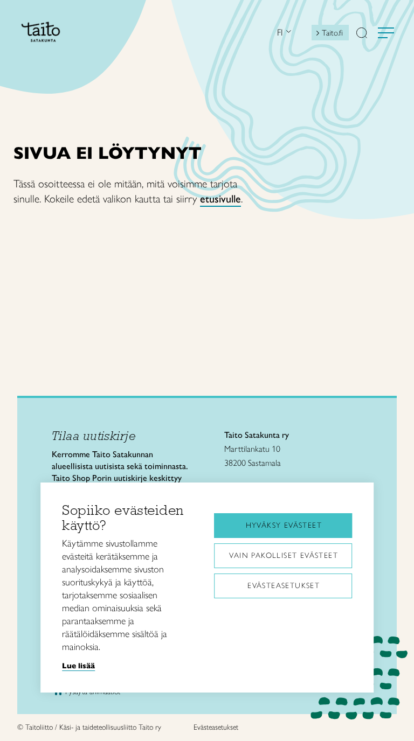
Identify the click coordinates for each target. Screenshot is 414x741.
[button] (361, 33)
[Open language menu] (287, 32)
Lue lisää (78, 665)
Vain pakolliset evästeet (283, 555)
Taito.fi (332, 33)
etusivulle (220, 198)
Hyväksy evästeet (284, 525)
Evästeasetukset (283, 585)
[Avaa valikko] (386, 33)
